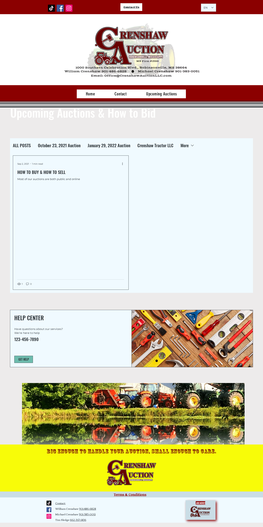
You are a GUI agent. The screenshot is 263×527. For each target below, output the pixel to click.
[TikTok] (51, 8)
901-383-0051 (87, 514)
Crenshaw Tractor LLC (155, 145)
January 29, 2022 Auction (109, 145)
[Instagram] (68, 8)
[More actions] (123, 164)
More (185, 145)
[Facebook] (60, 8)
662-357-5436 (78, 519)
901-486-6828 (87, 508)
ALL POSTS (22, 145)
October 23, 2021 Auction (59, 145)
